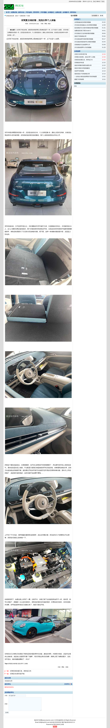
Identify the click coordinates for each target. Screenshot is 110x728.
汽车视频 (44, 12)
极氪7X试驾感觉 (79, 79)
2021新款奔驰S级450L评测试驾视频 (85, 42)
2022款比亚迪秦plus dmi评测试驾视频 (86, 25)
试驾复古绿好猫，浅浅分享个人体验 (85, 57)
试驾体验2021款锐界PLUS (82, 44)
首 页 (8, 12)
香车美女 (73, 12)
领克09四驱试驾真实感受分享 (83, 65)
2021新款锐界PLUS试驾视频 (83, 47)
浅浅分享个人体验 (22, 663)
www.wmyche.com (47, 720)
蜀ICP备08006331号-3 (68, 722)
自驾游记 (51, 12)
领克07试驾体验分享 (80, 36)
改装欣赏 (58, 12)
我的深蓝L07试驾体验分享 (82, 73)
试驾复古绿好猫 (12, 663)
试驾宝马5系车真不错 (17, 674)
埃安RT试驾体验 (79, 71)
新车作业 (21, 12)
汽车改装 (29, 12)
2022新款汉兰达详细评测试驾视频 (84, 33)
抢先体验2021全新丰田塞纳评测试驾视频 (86, 28)
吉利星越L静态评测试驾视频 (83, 22)
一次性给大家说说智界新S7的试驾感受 (86, 76)
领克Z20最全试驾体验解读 (82, 68)
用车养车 (36, 12)
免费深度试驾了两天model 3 (83, 30)
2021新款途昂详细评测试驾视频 (84, 39)
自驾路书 (66, 12)
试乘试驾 (14, 12)
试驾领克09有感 (79, 62)
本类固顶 (77, 83)
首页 (16, 16)
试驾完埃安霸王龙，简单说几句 (20, 671)
